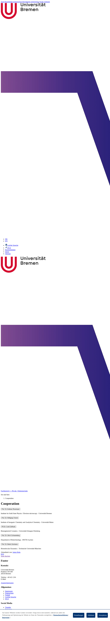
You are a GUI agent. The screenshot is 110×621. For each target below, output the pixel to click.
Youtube (8, 607)
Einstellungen (78, 615)
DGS (7, 599)
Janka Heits (16, 552)
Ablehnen (91, 615)
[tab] (55, 509)
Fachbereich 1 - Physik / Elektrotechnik (14, 491)
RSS (2, 554)
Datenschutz (9, 593)
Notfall (7, 595)
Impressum (9, 591)
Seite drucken (5, 556)
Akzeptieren (103, 615)
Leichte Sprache (10, 597)
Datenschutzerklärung (60, 615)
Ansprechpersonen (7, 583)
